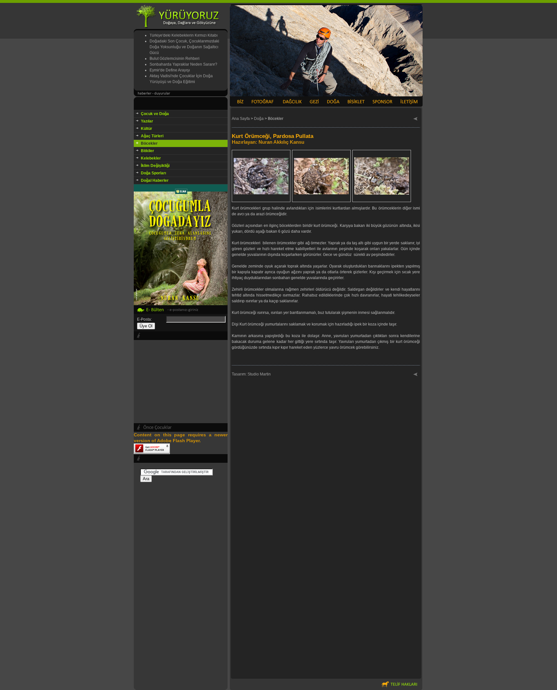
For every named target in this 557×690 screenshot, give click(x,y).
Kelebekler (151, 158)
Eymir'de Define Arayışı (170, 64)
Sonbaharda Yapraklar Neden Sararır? (183, 58)
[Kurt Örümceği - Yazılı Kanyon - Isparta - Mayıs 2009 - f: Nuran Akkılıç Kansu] (261, 199)
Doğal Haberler (155, 180)
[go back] (415, 119)
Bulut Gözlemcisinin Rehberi (175, 52)
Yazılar (147, 121)
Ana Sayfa (241, 118)
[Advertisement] (181, 578)
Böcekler (149, 143)
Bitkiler (147, 151)
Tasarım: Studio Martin (251, 374)
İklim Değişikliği (155, 165)
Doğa (259, 118)
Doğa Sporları (153, 173)
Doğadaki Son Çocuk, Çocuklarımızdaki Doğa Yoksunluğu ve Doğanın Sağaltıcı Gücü (184, 41)
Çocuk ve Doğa (155, 114)
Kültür (146, 128)
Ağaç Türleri (152, 136)
